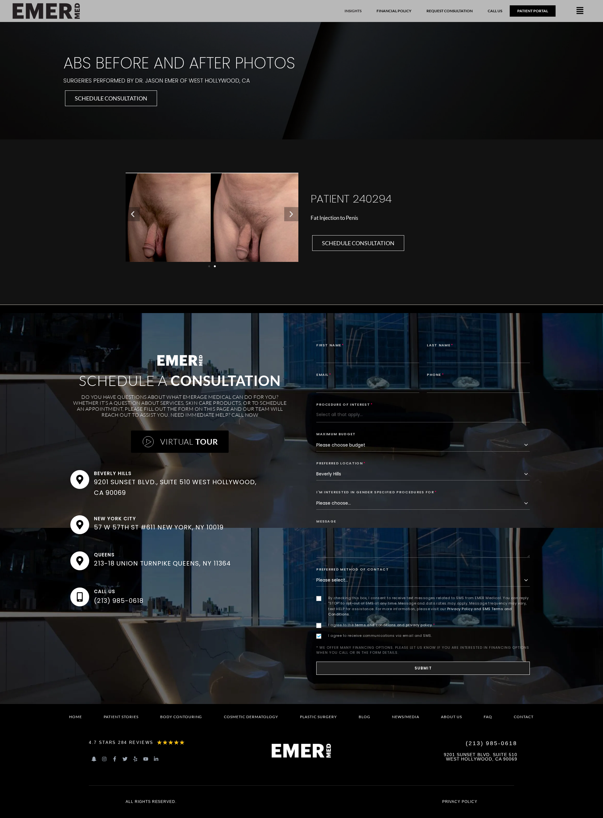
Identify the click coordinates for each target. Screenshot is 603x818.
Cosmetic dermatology (251, 716)
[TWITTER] (125, 759)
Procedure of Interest (344, 404)
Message (326, 521)
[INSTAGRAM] (104, 759)
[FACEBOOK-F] (115, 759)
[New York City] (79, 524)
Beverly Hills (112, 473)
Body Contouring (181, 716)
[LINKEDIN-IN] (156, 759)
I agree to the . (381, 624)
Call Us (104, 591)
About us (451, 716)
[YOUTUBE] (146, 759)
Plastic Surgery (318, 716)
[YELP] (135, 759)
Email (323, 374)
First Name (330, 345)
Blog (364, 716)
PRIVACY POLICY (459, 801)
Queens (104, 554)
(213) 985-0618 (118, 600)
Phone (435, 374)
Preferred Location (341, 463)
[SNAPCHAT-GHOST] (94, 759)
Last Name (440, 345)
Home (75, 716)
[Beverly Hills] (79, 479)
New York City (115, 518)
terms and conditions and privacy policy (393, 624)
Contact (524, 716)
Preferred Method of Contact (352, 569)
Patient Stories (121, 716)
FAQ (488, 716)
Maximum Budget (336, 433)
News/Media (405, 716)
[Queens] (79, 560)
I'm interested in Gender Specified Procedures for (376, 492)
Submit (423, 668)
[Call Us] (79, 597)
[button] (580, 11)
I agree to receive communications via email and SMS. (380, 635)
